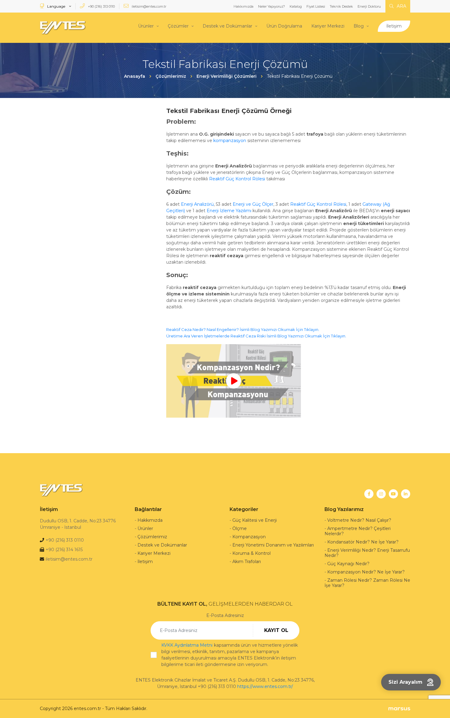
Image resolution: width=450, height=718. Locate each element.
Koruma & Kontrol (251, 553)
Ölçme (239, 528)
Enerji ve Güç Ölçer (253, 204)
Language (56, 6)
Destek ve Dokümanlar (227, 26)
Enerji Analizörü (197, 204)
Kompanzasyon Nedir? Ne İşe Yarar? (366, 572)
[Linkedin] (405, 493)
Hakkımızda (243, 6)
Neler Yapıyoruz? (271, 6)
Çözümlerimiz (152, 536)
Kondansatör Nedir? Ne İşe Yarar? (363, 542)
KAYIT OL (276, 630)
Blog (359, 26)
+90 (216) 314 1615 (64, 549)
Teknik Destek (341, 6)
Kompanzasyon (249, 536)
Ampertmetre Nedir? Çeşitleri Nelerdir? (357, 531)
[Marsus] (399, 708)
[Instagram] (381, 493)
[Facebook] (368, 493)
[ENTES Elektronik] (63, 27)
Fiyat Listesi (315, 6)
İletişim (394, 26)
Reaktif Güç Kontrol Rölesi (237, 179)
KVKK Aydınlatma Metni (186, 645)
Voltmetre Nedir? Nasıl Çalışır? (359, 520)
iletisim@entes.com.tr (148, 6)
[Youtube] (393, 493)
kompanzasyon (229, 140)
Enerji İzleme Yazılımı (230, 210)
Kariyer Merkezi (327, 26)
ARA (401, 6)
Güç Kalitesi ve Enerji (254, 520)
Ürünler (146, 26)
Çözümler (178, 26)
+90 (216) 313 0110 (101, 6)
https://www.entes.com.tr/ (265, 686)
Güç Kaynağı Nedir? (348, 563)
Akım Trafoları (246, 561)
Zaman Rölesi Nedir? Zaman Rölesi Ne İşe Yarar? (367, 582)
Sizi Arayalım (405, 682)
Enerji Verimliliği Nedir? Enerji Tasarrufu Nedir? (367, 552)
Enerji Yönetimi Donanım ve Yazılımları (273, 545)
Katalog (296, 6)
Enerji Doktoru (369, 6)
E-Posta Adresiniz (225, 615)
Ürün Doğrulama (284, 26)
